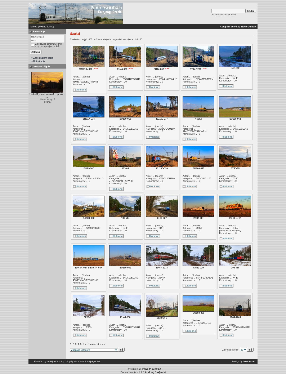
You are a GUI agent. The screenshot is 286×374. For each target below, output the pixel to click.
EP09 (88, 327)
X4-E (235, 78)
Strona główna (37, 26)
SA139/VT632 (93, 228)
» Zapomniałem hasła (42, 58)
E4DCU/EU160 (130, 129)
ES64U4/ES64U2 (131, 79)
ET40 (235, 178)
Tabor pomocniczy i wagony (230, 229)
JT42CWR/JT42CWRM (194, 131)
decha (86, 76)
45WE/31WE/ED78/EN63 (85, 81)
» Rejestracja (38, 61)
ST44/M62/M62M (204, 79)
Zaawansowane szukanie (224, 14)
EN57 (162, 277)
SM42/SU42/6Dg (204, 277)
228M (199, 228)
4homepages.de (91, 361)
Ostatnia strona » (96, 344)
